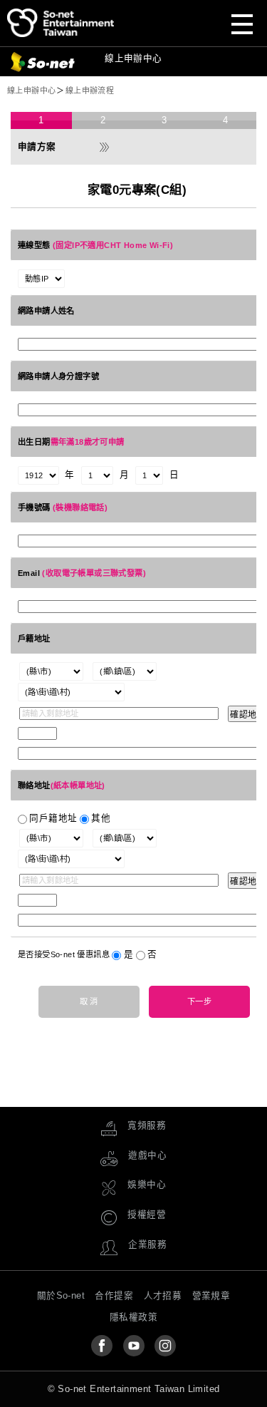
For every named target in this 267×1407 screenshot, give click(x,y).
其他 (100, 818)
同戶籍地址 (53, 818)
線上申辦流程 (90, 90)
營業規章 (211, 1296)
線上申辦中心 (133, 23)
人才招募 (163, 1296)
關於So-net (61, 1296)
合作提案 (114, 1296)
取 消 (89, 1001)
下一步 (199, 1001)
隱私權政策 (133, 1317)
